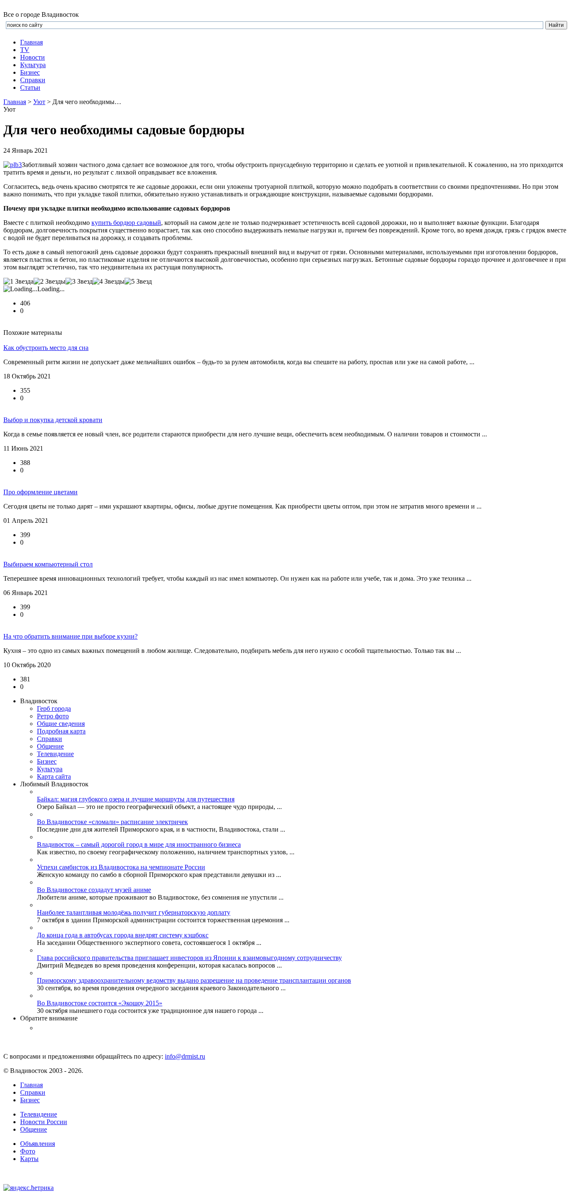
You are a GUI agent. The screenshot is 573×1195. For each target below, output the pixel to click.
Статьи (30, 87)
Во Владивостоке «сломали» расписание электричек (112, 821)
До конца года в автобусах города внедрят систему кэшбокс (122, 935)
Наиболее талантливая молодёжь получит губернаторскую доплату (133, 912)
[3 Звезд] (79, 281)
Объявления (37, 1143)
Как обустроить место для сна (46, 347)
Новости (32, 57)
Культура (33, 64)
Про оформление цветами (40, 492)
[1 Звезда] (18, 281)
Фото (27, 1151)
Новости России (43, 1121)
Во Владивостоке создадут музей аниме (94, 889)
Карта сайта (54, 776)
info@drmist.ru (185, 1056)
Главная (31, 42)
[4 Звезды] (109, 281)
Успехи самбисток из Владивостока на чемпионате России (121, 867)
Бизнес (30, 1100)
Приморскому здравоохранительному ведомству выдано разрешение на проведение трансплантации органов (194, 980)
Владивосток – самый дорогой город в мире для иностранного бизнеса (139, 844)
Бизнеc (30, 72)
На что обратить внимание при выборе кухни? (70, 636)
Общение (50, 746)
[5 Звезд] (138, 281)
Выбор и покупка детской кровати (52, 419)
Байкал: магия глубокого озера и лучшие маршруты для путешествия (135, 799)
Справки (32, 79)
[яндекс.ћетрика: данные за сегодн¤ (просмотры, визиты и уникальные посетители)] (28, 1188)
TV (24, 49)
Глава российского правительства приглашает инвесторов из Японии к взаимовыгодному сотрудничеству (189, 957)
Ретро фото (53, 716)
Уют (39, 101)
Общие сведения (61, 723)
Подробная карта (61, 731)
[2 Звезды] (49, 281)
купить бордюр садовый (126, 222)
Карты (29, 1158)
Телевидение (55, 753)
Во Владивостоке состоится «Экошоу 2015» (99, 1003)
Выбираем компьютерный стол (48, 564)
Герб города (54, 708)
